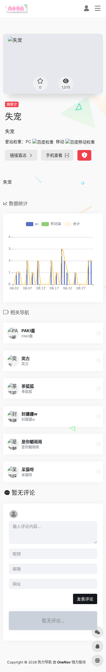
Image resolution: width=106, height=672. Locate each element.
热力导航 (45, 662)
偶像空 (11, 104)
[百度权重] (43, 141)
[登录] (86, 9)
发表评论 (85, 598)
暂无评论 (23, 492)
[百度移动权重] (80, 141)
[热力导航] (16, 8)
